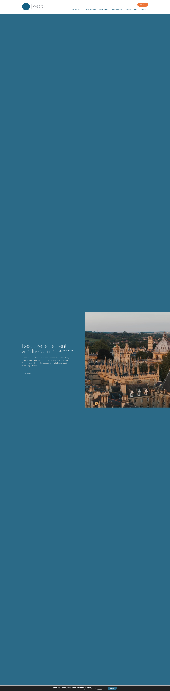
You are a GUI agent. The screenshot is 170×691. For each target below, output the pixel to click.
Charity (128, 10)
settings (99, 689)
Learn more (27, 373)
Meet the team (117, 10)
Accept (112, 688)
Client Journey (104, 10)
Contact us (144, 10)
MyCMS (142, 4)
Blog (136, 10)
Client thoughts (91, 10)
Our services (76, 10)
